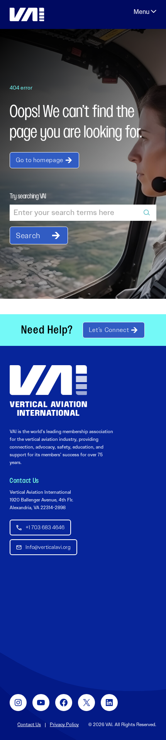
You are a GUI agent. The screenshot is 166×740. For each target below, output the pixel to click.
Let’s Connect (109, 330)
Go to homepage (39, 160)
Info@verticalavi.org (48, 547)
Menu (145, 11)
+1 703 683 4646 (44, 527)
